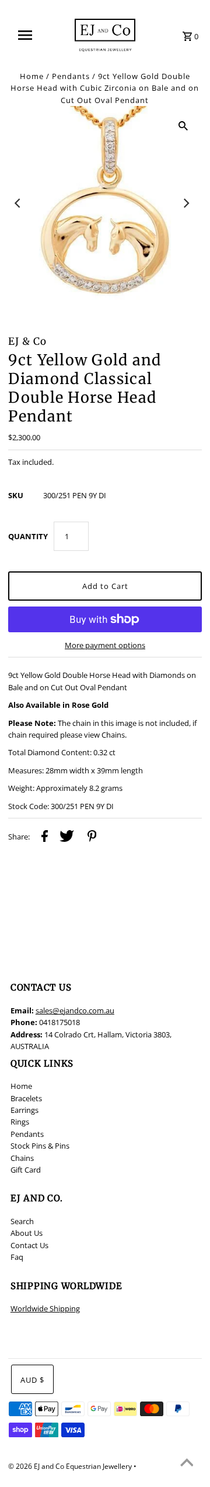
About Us (26, 1233)
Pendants (71, 76)
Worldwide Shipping (45, 1308)
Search (22, 1221)
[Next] (186, 203)
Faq (16, 1257)
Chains (22, 1158)
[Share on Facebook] (44, 837)
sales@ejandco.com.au (75, 1010)
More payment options (105, 645)
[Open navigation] (28, 35)
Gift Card (25, 1169)
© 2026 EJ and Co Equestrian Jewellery (71, 1466)
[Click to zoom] (183, 125)
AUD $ (32, 1380)
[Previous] (18, 203)
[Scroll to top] (186, 1463)
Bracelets (26, 1098)
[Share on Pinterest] (92, 837)
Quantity (28, 536)
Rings (19, 1121)
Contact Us (29, 1245)
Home (32, 76)
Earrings (24, 1110)
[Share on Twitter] (67, 837)
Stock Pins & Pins (39, 1145)
